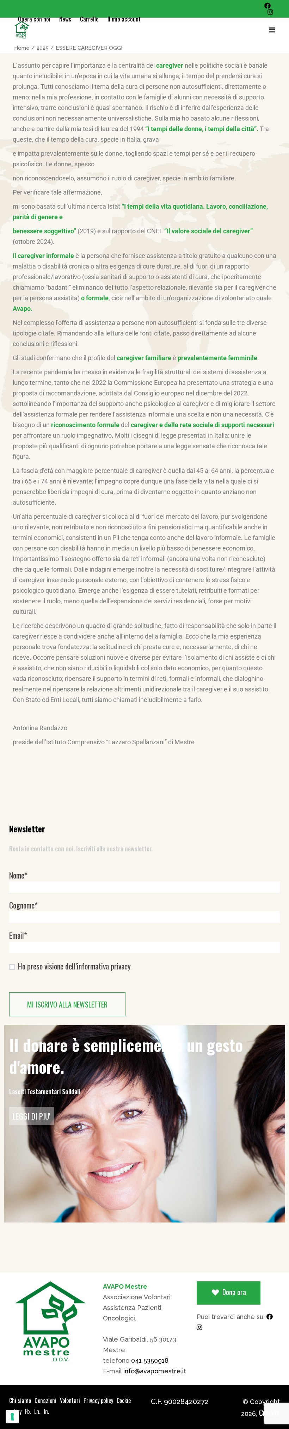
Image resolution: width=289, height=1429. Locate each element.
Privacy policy (98, 1400)
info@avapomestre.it (154, 1371)
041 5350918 (149, 1360)
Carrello (89, 18)
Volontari (70, 1400)
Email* (18, 935)
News (65, 18)
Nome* (18, 875)
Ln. (37, 1411)
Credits (269, 1412)
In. (46, 1411)
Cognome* (23, 905)
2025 (43, 48)
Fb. (28, 1411)
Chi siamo (20, 1400)
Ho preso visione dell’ (73, 966)
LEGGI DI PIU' (31, 1116)
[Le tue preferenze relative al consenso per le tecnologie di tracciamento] (12, 1416)
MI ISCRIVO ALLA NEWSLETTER (67, 1004)
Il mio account (124, 18)
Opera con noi (34, 18)
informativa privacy (104, 966)
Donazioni (45, 1400)
